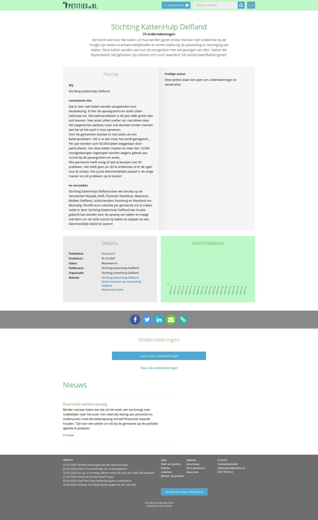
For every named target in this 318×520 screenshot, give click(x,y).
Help (163, 460)
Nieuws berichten (113, 289)
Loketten (166, 472)
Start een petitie (171, 464)
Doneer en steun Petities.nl (184, 492)
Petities (165, 468)
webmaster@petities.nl (231, 468)
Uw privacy (192, 464)
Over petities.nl (195, 468)
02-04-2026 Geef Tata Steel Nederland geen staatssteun (97, 481)
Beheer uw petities (172, 476)
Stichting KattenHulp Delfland (120, 277)
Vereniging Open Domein (159, 506)
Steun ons (192, 472)
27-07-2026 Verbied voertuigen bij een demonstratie (95, 465)
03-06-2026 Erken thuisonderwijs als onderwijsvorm (95, 469)
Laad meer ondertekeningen (159, 356)
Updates (191, 460)
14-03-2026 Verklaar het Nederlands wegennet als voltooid (99, 485)
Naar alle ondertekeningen (159, 368)
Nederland (108, 253)
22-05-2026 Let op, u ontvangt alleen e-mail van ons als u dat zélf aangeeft (108, 473)
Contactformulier (227, 464)
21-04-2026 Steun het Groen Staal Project (88, 477)
